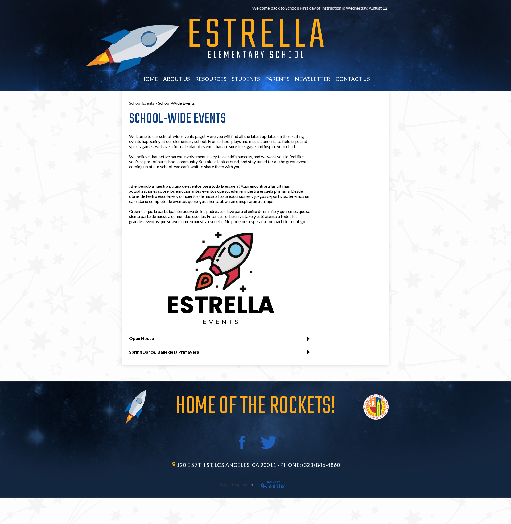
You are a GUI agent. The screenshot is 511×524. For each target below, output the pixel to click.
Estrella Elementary (133, 49)
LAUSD (376, 407)
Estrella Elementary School (256, 38)
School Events (141, 103)
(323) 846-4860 (321, 465)
